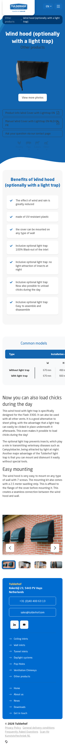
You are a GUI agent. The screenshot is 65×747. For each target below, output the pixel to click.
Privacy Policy (13, 727)
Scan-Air (44, 731)
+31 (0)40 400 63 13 (33, 601)
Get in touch (20, 713)
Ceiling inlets (21, 638)
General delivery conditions (38, 727)
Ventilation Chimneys (25, 670)
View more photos (32, 97)
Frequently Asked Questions (21, 731)
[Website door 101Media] (6, 741)
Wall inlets (19, 645)
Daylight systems (23, 657)
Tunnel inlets (21, 651)
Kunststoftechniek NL (17, 735)
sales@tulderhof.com (32, 612)
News (17, 700)
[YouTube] (24, 625)
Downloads (20, 707)
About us (19, 694)
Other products (9, 19)
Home (17, 688)
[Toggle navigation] (58, 6)
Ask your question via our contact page (28, 133)
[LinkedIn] (14, 625)
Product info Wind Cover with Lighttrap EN (30, 112)
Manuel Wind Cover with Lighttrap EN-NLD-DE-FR (32, 123)
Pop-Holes (19, 663)
